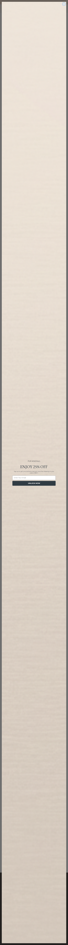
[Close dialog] (64, 4)
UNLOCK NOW (34, 483)
